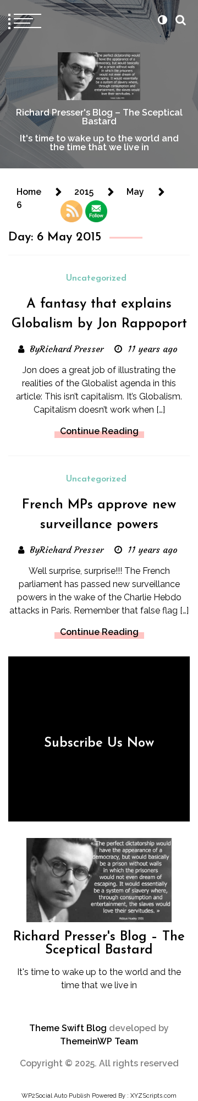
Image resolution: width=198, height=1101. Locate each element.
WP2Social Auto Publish (55, 1095)
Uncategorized (96, 278)
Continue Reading (99, 431)
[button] (162, 20)
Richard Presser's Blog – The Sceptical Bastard (99, 117)
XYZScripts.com (153, 1095)
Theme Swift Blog (68, 1028)
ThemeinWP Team (99, 1041)
